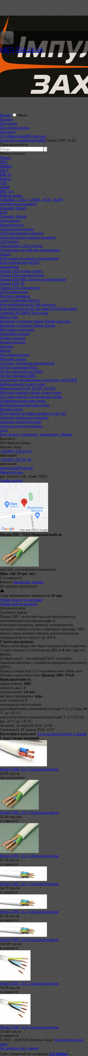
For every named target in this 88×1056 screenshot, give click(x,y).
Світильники (10, 221)
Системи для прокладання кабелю (27, 363)
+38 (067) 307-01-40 (15, 460)
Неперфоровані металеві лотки (25, 405)
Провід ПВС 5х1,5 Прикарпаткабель (29, 983)
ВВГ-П (5, 175)
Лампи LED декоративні (19, 288)
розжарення (9, 267)
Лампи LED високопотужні (22, 275)
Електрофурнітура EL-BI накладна (28, 304)
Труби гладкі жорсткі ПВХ (21, 372)
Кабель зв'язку (11, 195)
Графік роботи (11, 480)
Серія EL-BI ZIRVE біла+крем (24, 313)
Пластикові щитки (15, 355)
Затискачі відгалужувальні (21, 426)
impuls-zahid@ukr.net (16, 468)
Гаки (4, 430)
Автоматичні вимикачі (18, 204)
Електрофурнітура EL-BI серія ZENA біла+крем (38, 309)
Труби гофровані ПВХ (18, 376)
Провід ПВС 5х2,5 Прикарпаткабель (29, 1027)
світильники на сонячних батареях (28, 237)
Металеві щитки (13, 359)
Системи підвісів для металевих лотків (31, 397)
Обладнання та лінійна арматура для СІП (33, 413)
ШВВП (6, 166)
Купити (6, 582)
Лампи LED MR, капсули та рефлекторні (33, 279)
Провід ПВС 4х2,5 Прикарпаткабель (29, 912)
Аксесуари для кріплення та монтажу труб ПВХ (38, 380)
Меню (22, 115)
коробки (6, 346)
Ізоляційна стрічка (14, 334)
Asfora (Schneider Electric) (20, 300)
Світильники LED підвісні (21, 246)
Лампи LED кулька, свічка (21, 271)
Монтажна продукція (17, 330)
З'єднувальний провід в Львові (62, 734)
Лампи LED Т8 (12, 283)
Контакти (7, 132)
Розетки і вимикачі (15, 296)
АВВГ (5, 187)
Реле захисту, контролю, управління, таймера (36, 434)
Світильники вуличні (17, 229)
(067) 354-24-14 (21, 49)
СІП (3, 183)
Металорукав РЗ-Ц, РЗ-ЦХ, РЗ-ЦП (27, 388)
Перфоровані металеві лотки (23, 401)
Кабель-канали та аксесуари (22, 384)
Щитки (5, 351)
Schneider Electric (13, 208)
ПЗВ (3, 212)
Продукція (8, 124)
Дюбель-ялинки (12, 338)
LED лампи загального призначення (29, 258)
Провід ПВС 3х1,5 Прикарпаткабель (29, 813)
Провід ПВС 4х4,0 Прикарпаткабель (29, 940)
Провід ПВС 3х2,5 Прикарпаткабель (29, 856)
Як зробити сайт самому (19, 1048)
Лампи (5, 254)
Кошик (6, 115)
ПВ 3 (4, 170)
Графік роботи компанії (18, 604)
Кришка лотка (11, 409)
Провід (5, 158)
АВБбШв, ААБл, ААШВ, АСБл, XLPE (31, 200)
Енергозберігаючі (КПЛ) (19, 263)
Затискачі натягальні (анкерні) (24, 418)
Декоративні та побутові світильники (30, 250)
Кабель (5, 179)
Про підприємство (15, 128)
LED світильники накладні (21, 233)
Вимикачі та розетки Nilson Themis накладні (35, 321)
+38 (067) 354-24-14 (15, 451)
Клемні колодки (13, 342)
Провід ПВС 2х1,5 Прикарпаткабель (29, 769)
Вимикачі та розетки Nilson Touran (27, 325)
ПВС (4, 162)
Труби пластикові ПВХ (18, 367)
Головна (6, 119)
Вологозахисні (11, 225)
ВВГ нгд (7, 191)
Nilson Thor (9, 317)
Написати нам (11, 472)
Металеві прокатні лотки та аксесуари (30, 392)
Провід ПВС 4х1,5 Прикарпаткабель (29, 884)
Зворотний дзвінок (28, 582)
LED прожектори (14, 292)
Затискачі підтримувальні (20, 422)
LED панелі (9, 242)
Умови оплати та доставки (21, 600)
